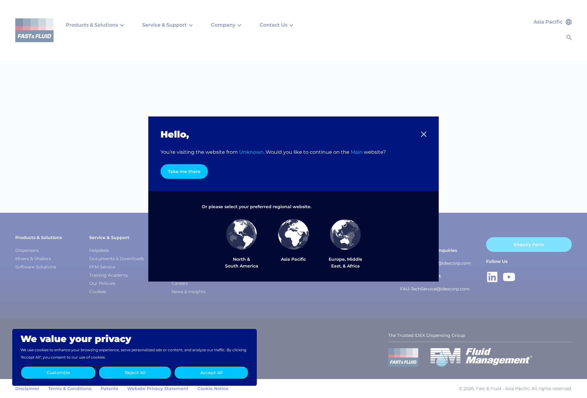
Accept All (211, 372)
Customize (58, 372)
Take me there (184, 171)
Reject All (135, 372)
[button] (423, 134)
